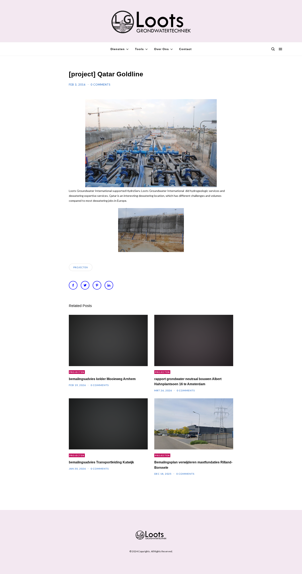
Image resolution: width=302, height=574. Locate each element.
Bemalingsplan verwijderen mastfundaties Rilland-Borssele (193, 465)
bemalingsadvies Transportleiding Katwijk (101, 462)
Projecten (80, 267)
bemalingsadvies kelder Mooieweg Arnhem (102, 379)
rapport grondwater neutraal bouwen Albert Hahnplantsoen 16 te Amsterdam (187, 381)
